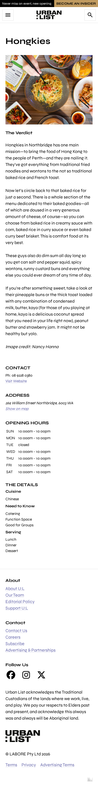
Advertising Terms (57, 764)
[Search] (90, 15)
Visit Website (16, 381)
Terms (11, 764)
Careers (12, 637)
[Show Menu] (8, 15)
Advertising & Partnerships (30, 650)
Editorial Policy (20, 601)
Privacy (29, 764)
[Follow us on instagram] (26, 674)
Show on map (17, 408)
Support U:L (16, 608)
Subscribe (14, 643)
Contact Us (16, 630)
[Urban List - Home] (49, 15)
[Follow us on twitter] (41, 674)
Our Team (14, 595)
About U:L (14, 588)
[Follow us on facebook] (10, 674)
